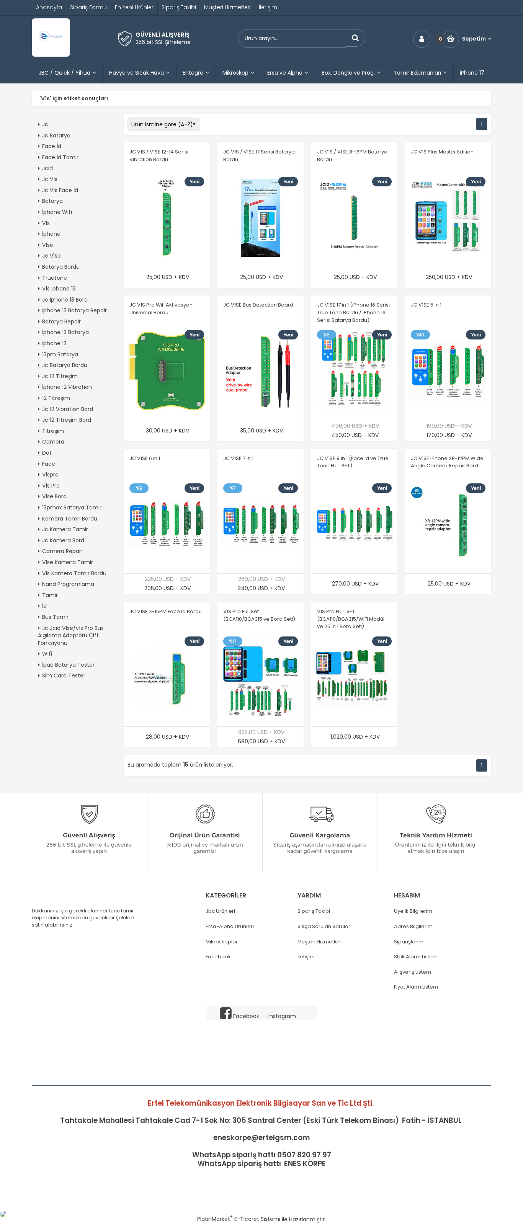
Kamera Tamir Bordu (69, 518)
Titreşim (53, 431)
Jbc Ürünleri (220, 911)
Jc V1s (49, 179)
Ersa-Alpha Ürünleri (230, 926)
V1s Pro (51, 485)
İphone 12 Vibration (67, 387)
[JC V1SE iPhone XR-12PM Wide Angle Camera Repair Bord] (448, 525)
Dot (47, 453)
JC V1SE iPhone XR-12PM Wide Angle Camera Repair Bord (447, 462)
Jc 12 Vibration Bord (67, 409)
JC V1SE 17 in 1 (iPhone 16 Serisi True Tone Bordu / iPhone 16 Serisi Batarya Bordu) (353, 312)
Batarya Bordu (61, 267)
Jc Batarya (56, 135)
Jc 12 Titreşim (60, 376)
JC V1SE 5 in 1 (426, 304)
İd (44, 606)
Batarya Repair (61, 321)
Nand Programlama (68, 584)
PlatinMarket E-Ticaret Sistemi (238, 1219)
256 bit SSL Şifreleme (163, 42)
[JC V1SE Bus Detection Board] (260, 372)
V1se (47, 245)
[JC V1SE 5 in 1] (448, 372)
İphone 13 (54, 343)
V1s (46, 223)
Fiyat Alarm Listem (416, 987)
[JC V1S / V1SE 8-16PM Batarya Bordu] (354, 219)
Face (48, 464)
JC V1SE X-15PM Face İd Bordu (165, 611)
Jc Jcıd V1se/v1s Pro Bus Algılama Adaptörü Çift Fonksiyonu (71, 635)
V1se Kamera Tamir (67, 562)
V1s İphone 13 (59, 288)
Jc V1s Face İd (60, 190)
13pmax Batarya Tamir (71, 507)
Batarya (52, 201)
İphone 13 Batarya (65, 332)
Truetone (54, 278)
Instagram (282, 1016)
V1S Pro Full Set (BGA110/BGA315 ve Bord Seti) (259, 615)
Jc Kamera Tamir (65, 529)
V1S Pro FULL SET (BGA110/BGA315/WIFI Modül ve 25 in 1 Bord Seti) (350, 619)
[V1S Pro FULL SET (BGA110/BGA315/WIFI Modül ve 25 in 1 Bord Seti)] (354, 678)
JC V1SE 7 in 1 (238, 458)
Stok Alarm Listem (416, 956)
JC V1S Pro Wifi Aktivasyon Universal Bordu (161, 308)
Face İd (51, 146)
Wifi (47, 654)
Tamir (50, 595)
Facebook (218, 956)
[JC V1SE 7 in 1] (260, 525)
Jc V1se (51, 255)
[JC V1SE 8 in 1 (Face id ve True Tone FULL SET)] (354, 525)
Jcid (47, 168)
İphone (51, 234)
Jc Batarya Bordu (64, 365)
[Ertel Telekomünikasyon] (51, 55)
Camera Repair (62, 551)
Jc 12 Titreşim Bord (66, 420)
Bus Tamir (55, 617)
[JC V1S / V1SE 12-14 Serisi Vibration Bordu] (166, 219)
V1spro (50, 474)
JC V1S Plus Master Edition (442, 151)
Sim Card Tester (63, 675)
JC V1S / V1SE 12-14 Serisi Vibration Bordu (158, 155)
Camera (53, 441)
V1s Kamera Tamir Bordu (74, 573)
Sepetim (474, 38)
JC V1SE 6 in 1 (144, 458)
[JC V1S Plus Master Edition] (448, 219)
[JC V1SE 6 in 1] (166, 525)
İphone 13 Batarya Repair (74, 310)
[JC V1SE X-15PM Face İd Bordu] (166, 678)
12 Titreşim (56, 398)
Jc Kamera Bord (63, 540)
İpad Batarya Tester (68, 665)
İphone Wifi (57, 212)
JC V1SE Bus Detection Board (258, 304)
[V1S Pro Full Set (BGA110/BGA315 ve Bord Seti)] (260, 678)
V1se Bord (54, 496)
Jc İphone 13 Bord (65, 299)
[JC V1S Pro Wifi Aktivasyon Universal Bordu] (166, 372)
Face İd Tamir (60, 157)
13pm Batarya (60, 354)
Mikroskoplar (222, 941)
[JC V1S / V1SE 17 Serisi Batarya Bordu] (260, 219)
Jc (45, 124)
